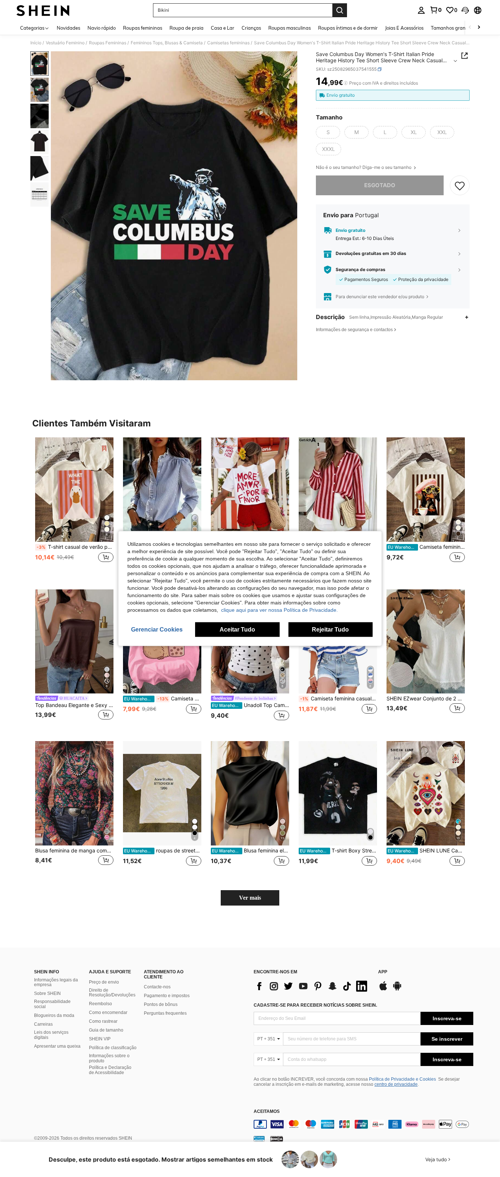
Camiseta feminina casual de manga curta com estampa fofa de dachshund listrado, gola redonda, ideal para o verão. (426, 547)
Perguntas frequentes (165, 1013)
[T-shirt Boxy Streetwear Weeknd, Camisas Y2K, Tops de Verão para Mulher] (338, 793)
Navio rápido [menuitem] (101, 28)
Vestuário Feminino (65, 42)
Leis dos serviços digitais (51, 1035)
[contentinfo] (363, 1124)
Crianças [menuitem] (251, 28)
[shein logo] (43, 10)
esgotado (379, 185)
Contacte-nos (157, 986)
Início (35, 42)
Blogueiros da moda (54, 1015)
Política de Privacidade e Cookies (402, 1079)
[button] (465, 10)
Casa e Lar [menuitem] (222, 28)
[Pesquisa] (339, 10)
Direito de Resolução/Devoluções (112, 993)
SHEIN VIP (100, 1038)
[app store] (383, 989)
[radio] (328, 132)
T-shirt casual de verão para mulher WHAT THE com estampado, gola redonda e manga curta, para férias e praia (75, 547)
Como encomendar (108, 1012)
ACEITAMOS (267, 1111)
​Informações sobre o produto (109, 1058)
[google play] (397, 989)
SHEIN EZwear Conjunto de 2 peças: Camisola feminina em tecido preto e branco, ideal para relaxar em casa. (426, 699)
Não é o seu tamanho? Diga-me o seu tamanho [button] (364, 167)
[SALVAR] (460, 185)
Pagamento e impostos (167, 995)
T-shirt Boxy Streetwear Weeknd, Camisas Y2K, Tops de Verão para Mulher (338, 851)
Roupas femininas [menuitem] (142, 28)
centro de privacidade (396, 1084)
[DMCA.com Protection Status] (276, 1138)
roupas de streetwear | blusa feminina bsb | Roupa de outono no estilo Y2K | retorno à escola (162, 851)
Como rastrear (103, 1021)
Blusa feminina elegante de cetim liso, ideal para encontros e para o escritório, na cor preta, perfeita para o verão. (250, 851)
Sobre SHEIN (47, 993)
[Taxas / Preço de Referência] (346, 83)
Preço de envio (104, 982)
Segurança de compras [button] (360, 269)
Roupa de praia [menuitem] (186, 28)
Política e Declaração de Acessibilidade (110, 1070)
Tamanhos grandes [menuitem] (452, 28)
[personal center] (421, 10)
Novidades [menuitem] (68, 28)
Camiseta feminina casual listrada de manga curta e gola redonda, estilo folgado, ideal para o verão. (338, 699)
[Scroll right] (478, 28)
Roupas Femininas (107, 42)
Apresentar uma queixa (57, 1046)
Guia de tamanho (106, 1030)
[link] (435, 9)
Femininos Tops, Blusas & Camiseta (167, 42)
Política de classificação (113, 1047)
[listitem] (74, 507)
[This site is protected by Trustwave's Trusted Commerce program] (259, 1138)
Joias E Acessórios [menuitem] (404, 28)
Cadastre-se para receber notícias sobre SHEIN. (315, 1005)
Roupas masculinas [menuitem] (289, 28)
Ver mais (250, 898)
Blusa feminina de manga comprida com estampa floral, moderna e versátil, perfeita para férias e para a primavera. (74, 851)
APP (382, 972)
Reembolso (100, 1003)
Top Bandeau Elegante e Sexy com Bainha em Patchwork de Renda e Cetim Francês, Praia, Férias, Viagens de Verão (74, 705)
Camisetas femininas (228, 42)
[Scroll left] (470, 28)
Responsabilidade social (52, 1004)
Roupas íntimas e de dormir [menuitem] (348, 28)
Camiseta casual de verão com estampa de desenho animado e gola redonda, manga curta (162, 699)
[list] (312, 986)
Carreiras (43, 1024)
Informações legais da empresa (56, 982)
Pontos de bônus (161, 1004)
